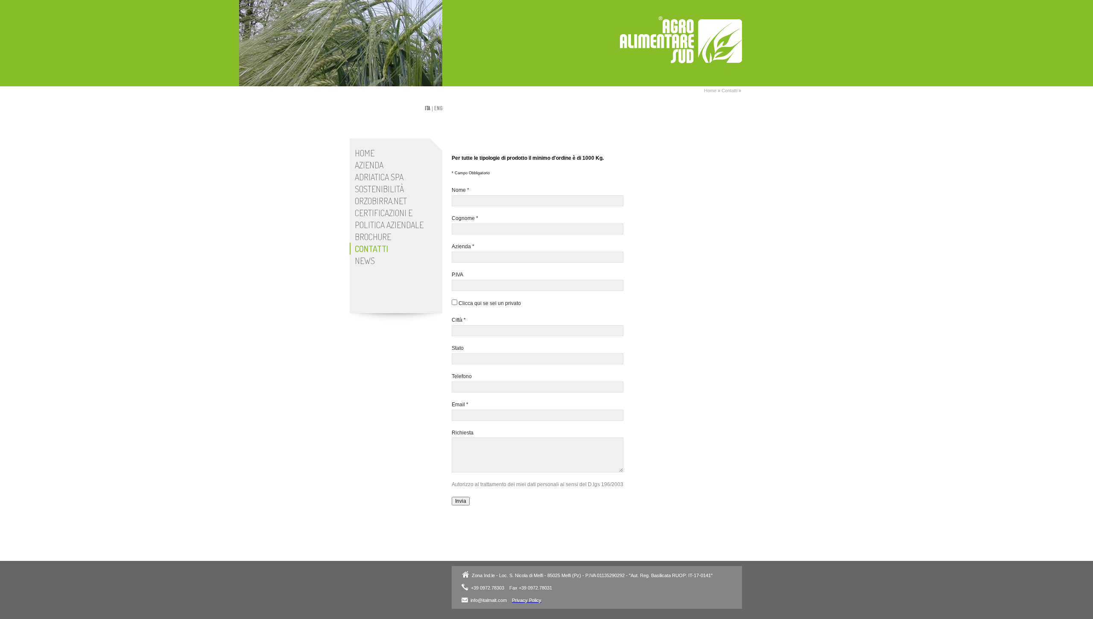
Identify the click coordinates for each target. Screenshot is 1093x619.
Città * (459, 320)
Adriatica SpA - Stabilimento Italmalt (681, 39)
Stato (458, 348)
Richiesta (462, 433)
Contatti (729, 90)
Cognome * (465, 218)
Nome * (460, 190)
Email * (460, 405)
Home (710, 90)
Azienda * (463, 246)
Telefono (462, 376)
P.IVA (457, 275)
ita (427, 108)
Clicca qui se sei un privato (489, 303)
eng (438, 108)
